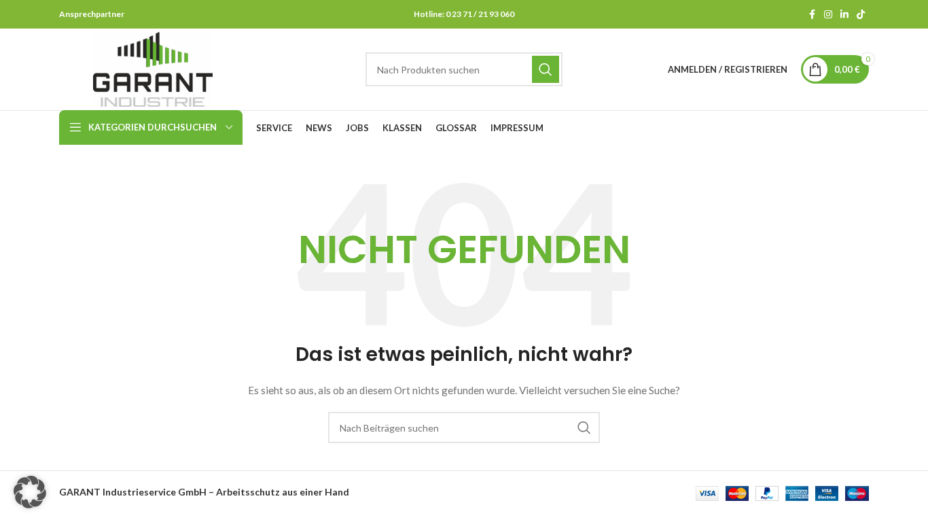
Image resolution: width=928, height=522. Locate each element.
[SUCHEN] (545, 69)
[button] (30, 492)
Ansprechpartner (91, 14)
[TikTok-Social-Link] (861, 14)
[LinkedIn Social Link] (844, 14)
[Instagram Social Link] (828, 14)
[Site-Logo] (153, 68)
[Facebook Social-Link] (812, 14)
